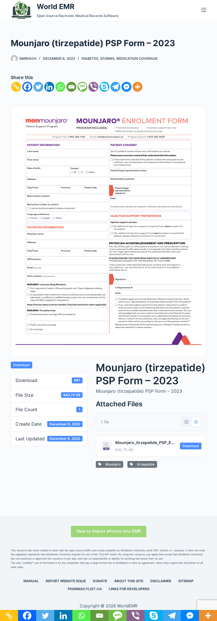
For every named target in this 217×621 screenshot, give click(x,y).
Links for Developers (129, 589)
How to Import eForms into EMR (109, 531)
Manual (31, 581)
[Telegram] (115, 87)
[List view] (196, 421)
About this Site (128, 581)
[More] (137, 87)
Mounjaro (112, 464)
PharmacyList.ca (85, 589)
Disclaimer (160, 581)
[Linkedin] (49, 87)
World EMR (55, 6)
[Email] (71, 87)
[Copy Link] (16, 87)
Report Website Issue (66, 581)
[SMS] (82, 87)
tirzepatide (145, 464)
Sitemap (186, 581)
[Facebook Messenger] (126, 87)
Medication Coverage (137, 58)
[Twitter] (38, 87)
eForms (107, 58)
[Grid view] (186, 421)
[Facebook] (27, 87)
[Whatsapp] (60, 87)
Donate (100, 581)
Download (21, 365)
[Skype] (104, 87)
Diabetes (90, 58)
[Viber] (93, 87)
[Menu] (203, 9)
